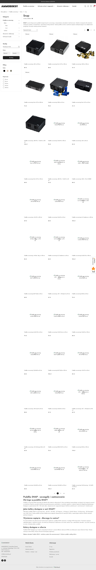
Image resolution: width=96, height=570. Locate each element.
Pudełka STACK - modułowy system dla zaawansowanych (46, 534)
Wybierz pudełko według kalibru (68, 534)
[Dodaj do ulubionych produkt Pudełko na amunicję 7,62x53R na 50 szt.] (45, 455)
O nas (50, 547)
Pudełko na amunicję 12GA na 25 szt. (56, 102)
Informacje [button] (52, 543)
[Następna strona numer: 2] (94, 30)
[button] (29, 6)
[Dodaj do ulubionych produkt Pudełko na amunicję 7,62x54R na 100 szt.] (69, 455)
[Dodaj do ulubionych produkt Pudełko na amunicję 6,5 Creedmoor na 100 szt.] (93, 187)
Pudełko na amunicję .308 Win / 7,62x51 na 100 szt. (34, 141)
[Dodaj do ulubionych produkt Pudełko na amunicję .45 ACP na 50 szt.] (93, 340)
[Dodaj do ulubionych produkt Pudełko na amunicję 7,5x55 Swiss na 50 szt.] (69, 302)
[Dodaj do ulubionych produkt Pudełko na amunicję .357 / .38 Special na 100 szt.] (93, 379)
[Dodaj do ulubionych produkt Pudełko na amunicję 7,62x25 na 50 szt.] (69, 379)
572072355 (4, 556)
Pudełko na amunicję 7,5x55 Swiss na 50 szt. (58, 332)
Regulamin (51, 549)
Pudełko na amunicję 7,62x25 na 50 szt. (56, 408)
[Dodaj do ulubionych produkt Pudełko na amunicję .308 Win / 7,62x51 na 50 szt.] (69, 149)
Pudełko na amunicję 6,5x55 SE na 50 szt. (33, 332)
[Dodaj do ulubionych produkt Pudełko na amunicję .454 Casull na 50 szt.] (45, 379)
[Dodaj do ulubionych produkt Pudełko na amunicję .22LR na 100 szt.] (93, 34)
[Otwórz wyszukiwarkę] (85, 6)
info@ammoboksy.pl (6, 554)
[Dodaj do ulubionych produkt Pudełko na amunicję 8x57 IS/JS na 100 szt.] (69, 340)
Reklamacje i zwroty (54, 554)
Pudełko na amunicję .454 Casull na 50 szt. (33, 408)
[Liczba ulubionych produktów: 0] (91, 6)
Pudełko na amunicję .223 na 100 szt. (32, 64)
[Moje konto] (88, 6)
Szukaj (11, 57)
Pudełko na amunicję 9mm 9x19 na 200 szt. (33, 102)
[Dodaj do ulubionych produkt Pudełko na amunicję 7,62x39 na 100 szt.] (69, 111)
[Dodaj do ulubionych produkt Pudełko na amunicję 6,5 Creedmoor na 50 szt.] (69, 226)
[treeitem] (11, 20)
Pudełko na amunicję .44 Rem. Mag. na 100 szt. (34, 255)
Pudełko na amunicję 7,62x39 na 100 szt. (57, 140)
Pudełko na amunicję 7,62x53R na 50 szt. (33, 485)
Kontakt (51, 557)
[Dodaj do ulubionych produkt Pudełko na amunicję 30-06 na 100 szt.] (93, 417)
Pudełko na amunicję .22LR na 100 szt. (80, 64)
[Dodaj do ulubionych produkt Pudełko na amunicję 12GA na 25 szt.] (69, 72)
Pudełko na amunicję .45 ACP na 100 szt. (33, 217)
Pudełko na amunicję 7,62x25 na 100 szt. (81, 332)
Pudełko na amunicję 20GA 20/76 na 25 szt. (58, 447)
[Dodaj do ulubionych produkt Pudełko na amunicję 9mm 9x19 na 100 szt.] (69, 34)
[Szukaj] (19, 47)
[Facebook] (2, 560)
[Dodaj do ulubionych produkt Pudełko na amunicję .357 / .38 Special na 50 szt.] (69, 264)
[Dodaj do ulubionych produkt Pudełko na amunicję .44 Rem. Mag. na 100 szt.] (45, 226)
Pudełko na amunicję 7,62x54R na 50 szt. (33, 370)
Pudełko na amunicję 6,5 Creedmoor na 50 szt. (58, 255)
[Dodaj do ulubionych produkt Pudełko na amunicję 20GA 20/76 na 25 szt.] (69, 417)
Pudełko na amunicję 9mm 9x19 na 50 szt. (81, 102)
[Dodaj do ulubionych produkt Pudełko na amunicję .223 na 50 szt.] (93, 111)
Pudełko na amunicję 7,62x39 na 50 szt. (56, 217)
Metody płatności (29, 549)
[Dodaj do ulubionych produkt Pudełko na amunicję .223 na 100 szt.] (45, 34)
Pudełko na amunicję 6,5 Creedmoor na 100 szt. (82, 217)
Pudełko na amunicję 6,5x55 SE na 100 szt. (81, 255)
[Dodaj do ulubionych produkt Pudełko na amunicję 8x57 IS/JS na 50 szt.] (45, 264)
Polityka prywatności (54, 552)
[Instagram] (5, 560)
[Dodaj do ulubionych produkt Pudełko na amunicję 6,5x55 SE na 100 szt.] (93, 226)
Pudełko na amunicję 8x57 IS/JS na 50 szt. (33, 293)
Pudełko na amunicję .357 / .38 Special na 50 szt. (59, 293)
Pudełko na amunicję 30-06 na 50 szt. (80, 293)
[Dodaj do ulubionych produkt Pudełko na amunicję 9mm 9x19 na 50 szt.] (93, 72)
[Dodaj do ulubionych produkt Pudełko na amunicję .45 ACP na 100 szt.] (45, 187)
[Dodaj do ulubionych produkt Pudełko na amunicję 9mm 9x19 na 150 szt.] (45, 149)
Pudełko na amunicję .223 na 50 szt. (80, 140)
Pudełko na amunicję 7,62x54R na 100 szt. (57, 485)
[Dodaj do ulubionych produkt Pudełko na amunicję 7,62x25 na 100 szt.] (93, 302)
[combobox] (30, 30)
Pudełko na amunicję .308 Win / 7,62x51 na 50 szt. (58, 179)
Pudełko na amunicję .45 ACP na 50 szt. (81, 370)
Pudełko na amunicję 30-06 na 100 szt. (80, 447)
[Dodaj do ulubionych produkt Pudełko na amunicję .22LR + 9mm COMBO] (93, 149)
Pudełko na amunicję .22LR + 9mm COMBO (81, 179)
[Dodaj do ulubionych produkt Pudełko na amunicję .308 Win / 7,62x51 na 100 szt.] (45, 111)
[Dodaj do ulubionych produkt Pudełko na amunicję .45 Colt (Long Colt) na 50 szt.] (45, 417)
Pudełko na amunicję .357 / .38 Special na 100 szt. (82, 409)
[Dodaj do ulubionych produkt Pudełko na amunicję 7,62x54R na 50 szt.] (45, 340)
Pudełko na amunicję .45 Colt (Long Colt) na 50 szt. (34, 447)
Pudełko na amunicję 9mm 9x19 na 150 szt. (33, 179)
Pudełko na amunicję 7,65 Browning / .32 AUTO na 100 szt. (82, 486)
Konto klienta (28, 547)
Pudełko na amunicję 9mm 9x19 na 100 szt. (57, 64)
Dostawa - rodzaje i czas (31, 552)
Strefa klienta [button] (29, 543)
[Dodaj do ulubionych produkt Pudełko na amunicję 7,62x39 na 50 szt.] (69, 187)
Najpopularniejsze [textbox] (27, 30)
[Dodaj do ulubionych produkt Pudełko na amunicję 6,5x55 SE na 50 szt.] (45, 302)
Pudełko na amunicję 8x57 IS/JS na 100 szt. (57, 370)
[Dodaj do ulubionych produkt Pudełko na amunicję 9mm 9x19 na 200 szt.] (45, 72)
